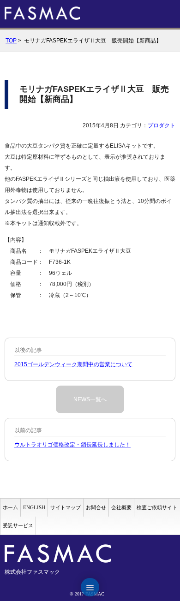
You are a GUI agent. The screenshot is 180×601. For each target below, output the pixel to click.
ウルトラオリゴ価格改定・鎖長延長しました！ (72, 444)
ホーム (10, 507)
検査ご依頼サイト (157, 507)
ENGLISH (34, 507)
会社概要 (121, 507)
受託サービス (18, 525)
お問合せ (96, 507)
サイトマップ (65, 507)
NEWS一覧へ (90, 399)
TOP (11, 40)
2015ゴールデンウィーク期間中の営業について (73, 364)
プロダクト (161, 125)
